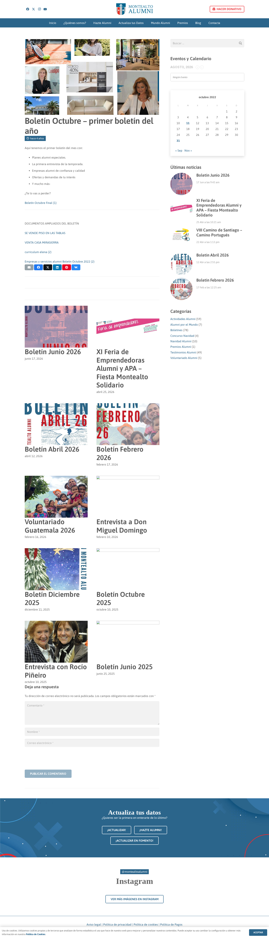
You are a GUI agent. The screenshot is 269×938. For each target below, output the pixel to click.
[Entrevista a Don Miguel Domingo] (127, 478)
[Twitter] (33, 9)
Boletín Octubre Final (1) (41, 202)
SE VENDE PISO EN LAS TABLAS (45, 233)
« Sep (178, 150)
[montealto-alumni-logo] (134, 9)
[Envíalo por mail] (29, 267)
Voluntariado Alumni (183, 357)
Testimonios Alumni (183, 352)
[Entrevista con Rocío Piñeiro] (56, 623)
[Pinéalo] (66, 267)
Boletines (176, 330)
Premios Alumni (180, 346)
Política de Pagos (171, 924)
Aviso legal (94, 924)
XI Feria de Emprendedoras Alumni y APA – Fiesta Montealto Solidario (122, 368)
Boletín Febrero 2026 (215, 280)
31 (178, 140)
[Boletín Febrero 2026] (127, 405)
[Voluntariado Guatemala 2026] (56, 478)
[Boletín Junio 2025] (127, 623)
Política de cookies (146, 924)
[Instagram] (39, 9)
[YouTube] (45, 9)
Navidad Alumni (180, 341)
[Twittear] (47, 267)
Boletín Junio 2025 (124, 667)
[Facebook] (28, 9)
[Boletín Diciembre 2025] (56, 550)
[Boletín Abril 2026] (56, 405)
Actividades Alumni (182, 319)
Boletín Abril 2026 (52, 449)
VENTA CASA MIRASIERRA (42, 242)
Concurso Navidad (182, 335)
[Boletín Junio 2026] (56, 308)
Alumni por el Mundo (184, 324)
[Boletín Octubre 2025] (127, 550)
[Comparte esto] (38, 267)
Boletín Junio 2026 (53, 352)
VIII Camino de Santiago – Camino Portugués (219, 232)
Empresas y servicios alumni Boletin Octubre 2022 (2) (59, 261)
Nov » (188, 150)
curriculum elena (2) (38, 252)
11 (188, 123)
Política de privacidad (117, 924)
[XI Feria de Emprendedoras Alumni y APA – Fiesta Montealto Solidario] (127, 308)
